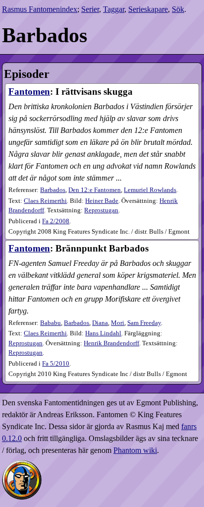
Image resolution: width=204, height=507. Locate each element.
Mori (117, 322)
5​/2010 (55, 363)
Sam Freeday (144, 322)
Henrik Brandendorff (111, 343)
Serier (90, 9)
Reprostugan (101, 210)
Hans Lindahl (103, 333)
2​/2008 (55, 221)
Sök (178, 9)
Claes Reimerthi (45, 200)
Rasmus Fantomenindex (39, 9)
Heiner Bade (101, 200)
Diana (100, 322)
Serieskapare (148, 9)
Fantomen (29, 91)
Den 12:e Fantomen (94, 190)
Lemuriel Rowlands (150, 190)
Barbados (52, 190)
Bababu (50, 322)
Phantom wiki (135, 450)
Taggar (113, 9)
